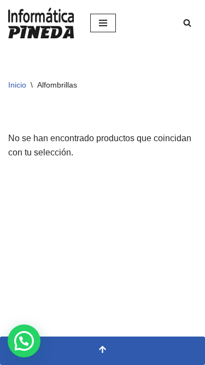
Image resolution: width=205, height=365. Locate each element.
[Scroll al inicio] (102, 351)
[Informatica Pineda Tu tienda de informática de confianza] (41, 23)
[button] (24, 341)
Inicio (17, 84)
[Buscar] (187, 23)
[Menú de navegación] (103, 23)
